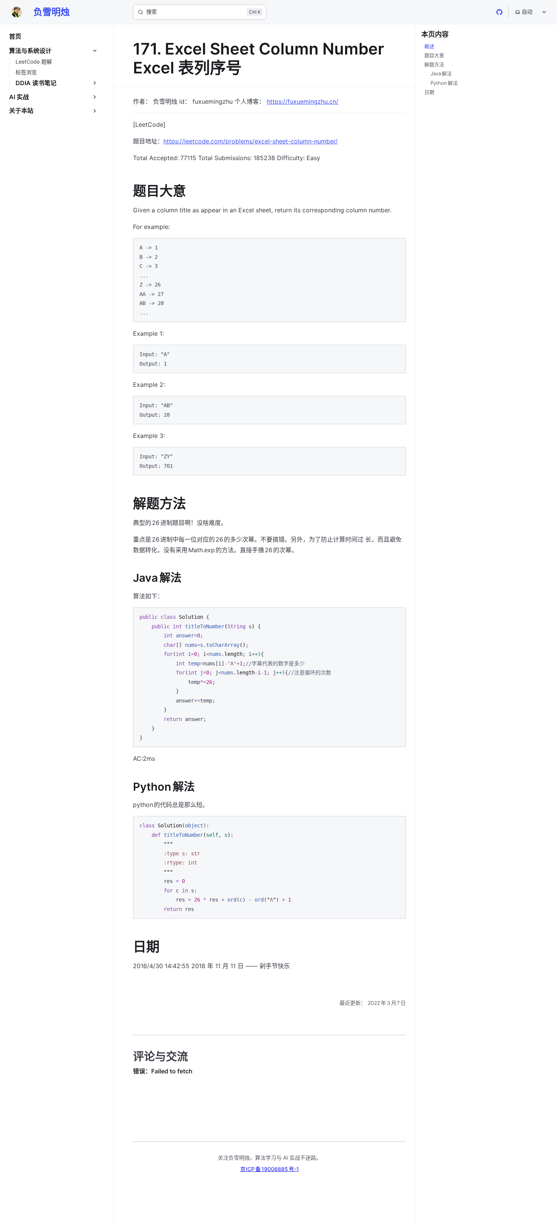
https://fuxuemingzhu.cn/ (302, 101)
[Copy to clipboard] (396, 247)
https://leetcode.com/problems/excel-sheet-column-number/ (250, 141)
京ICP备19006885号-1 (269, 1169)
